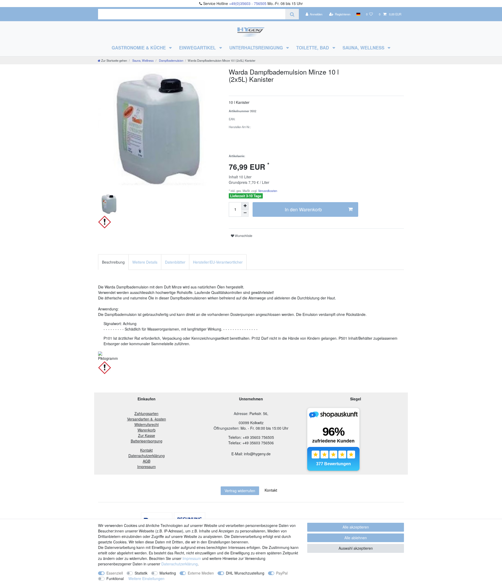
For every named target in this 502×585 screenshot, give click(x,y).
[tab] (113, 262)
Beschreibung (113, 262)
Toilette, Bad (313, 47)
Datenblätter (175, 262)
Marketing (167, 573)
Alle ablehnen (355, 537)
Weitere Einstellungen (146, 578)
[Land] (358, 14)
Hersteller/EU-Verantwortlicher (218, 262)
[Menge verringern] (245, 213)
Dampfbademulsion (170, 60)
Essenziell (114, 573)
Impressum (191, 558)
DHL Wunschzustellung (245, 573)
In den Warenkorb (303, 209)
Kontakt (271, 490)
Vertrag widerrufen (240, 490)
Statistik (141, 573)
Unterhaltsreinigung (256, 47)
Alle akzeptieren (356, 527)
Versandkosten (267, 191)
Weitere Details (144, 262)
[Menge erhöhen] (245, 205)
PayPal (282, 573)
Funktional (115, 578)
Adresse (240, 413)
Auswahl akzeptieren (356, 548)
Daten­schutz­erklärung (179, 563)
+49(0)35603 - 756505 (247, 3)
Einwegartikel (198, 47)
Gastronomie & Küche (139, 47)
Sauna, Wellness (364, 47)
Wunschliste (243, 235)
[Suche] (292, 14)
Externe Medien (201, 573)
